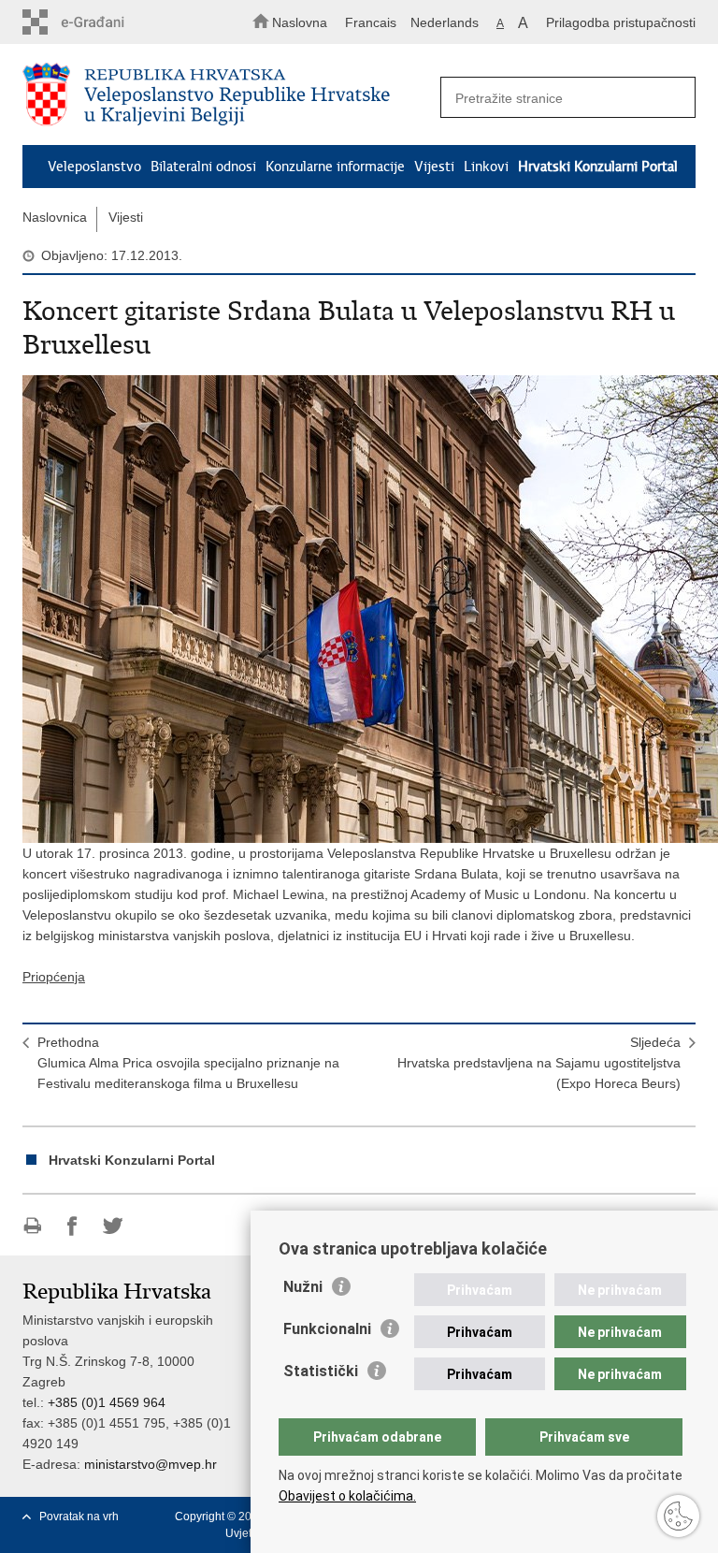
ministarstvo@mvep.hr (150, 1464)
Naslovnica (54, 217)
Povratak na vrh (79, 1516)
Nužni (303, 1287)
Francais (370, 22)
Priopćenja (53, 976)
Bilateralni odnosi (203, 166)
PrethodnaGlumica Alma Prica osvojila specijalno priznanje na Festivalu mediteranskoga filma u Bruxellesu (188, 1063)
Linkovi (486, 166)
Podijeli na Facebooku (72, 1226)
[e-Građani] (102, 22)
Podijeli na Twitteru (112, 1226)
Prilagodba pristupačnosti (621, 22)
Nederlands (444, 22)
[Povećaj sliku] (359, 609)
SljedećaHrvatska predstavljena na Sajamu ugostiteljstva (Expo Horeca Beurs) (539, 1063)
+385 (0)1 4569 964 (106, 1402)
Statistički (320, 1371)
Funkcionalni (327, 1329)
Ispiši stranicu (32, 1226)
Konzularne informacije (335, 166)
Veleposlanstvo (94, 166)
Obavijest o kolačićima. (347, 1495)
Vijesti (434, 166)
